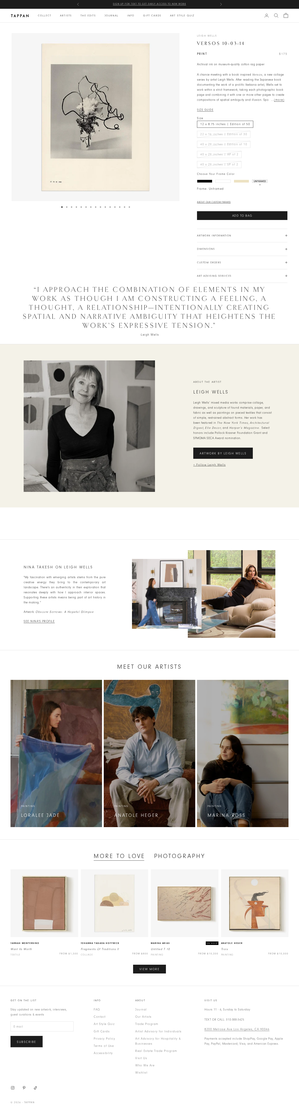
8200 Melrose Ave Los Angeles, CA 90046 (236, 1029)
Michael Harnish (176, 4)
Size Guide (205, 109)
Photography (180, 856)
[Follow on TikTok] (35, 1088)
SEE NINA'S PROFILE (39, 621)
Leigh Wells (207, 35)
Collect (44, 15)
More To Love (119, 856)
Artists (66, 15)
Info (131, 15)
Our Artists (143, 1017)
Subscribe (26, 1042)
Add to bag (242, 216)
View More (149, 969)
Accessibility (103, 1053)
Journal (111, 15)
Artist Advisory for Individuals (158, 1031)
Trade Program (146, 1024)
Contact (100, 1017)
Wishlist (141, 1072)
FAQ (97, 1009)
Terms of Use (104, 1046)
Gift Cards (152, 15)
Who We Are (145, 1065)
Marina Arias (160, 943)
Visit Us (141, 1058)
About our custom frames (214, 202)
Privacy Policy (104, 1039)
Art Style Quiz (182, 15)
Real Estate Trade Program (156, 1051)
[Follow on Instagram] (13, 1088)
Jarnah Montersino (25, 943)
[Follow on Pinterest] (24, 1088)
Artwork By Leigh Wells (223, 453)
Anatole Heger (232, 943)
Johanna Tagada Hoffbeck (100, 943)
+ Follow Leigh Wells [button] (209, 465)
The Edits (88, 15)
